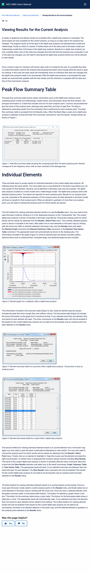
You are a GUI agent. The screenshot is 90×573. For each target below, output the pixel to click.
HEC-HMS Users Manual (18, 4)
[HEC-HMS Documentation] (3, 4)
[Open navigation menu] (85, 4)
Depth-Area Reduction (31, 15)
